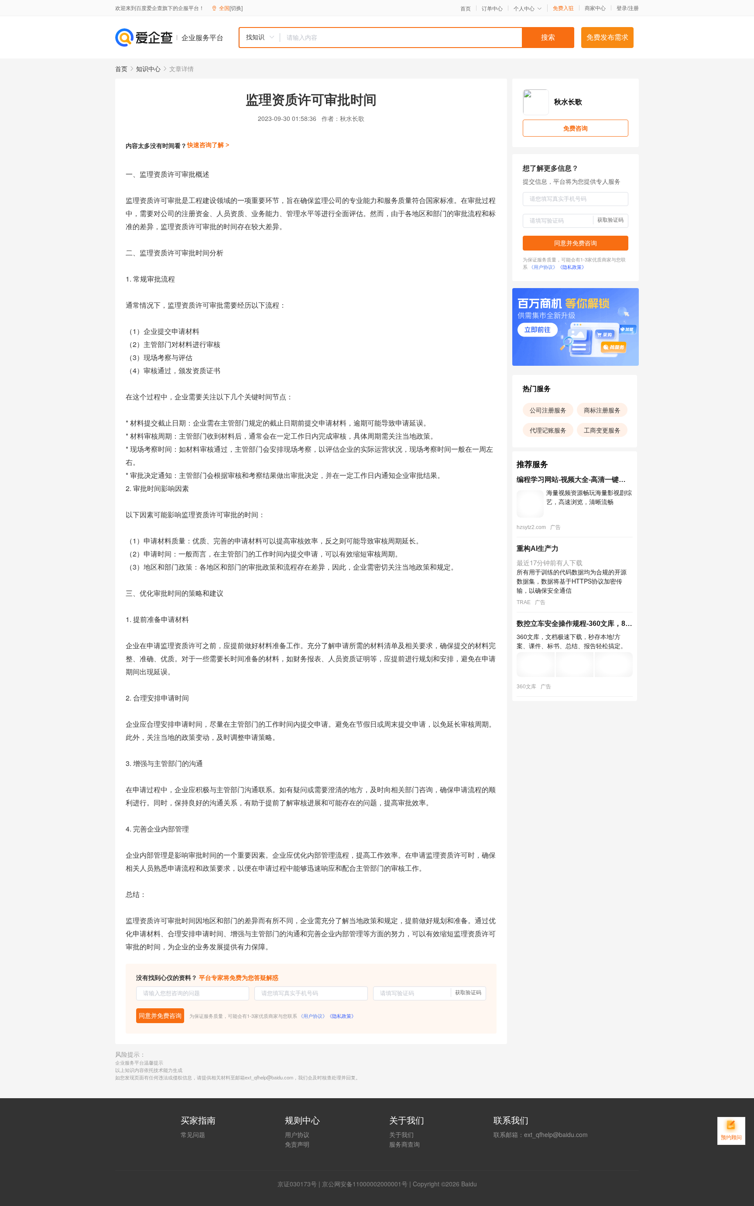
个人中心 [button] (524, 8)
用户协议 (297, 1134)
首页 (465, 8)
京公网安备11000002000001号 (365, 1183)
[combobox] (406, 37)
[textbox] (427, 37)
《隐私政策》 (341, 1015)
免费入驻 (563, 7)
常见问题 (193, 1134)
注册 (633, 7)
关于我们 (401, 1134)
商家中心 (595, 7)
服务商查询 (404, 1144)
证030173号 (300, 1183)
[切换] (236, 7)
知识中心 (148, 68)
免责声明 (297, 1144)
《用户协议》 (312, 1015)
